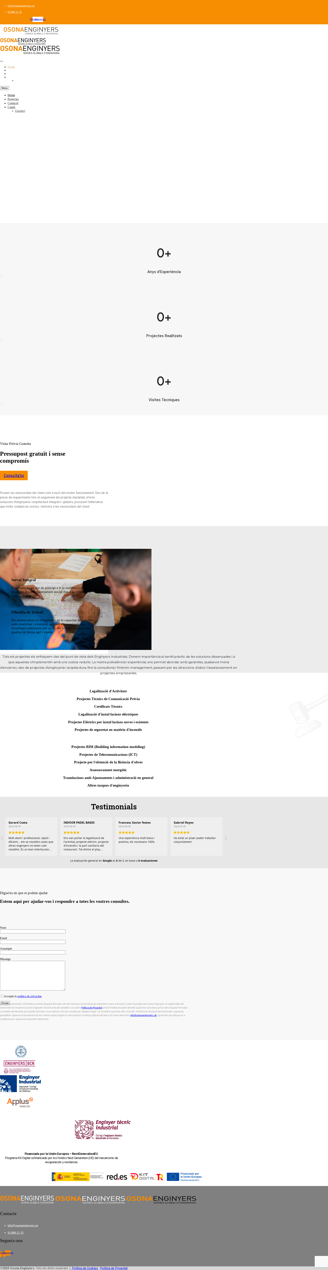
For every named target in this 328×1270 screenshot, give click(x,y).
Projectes (13, 70)
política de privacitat (29, 996)
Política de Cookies (84, 1268)
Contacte (13, 73)
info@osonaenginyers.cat (21, 5)
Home (11, 66)
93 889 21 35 (15, 12)
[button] (14, 475)
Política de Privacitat (91, 1007)
